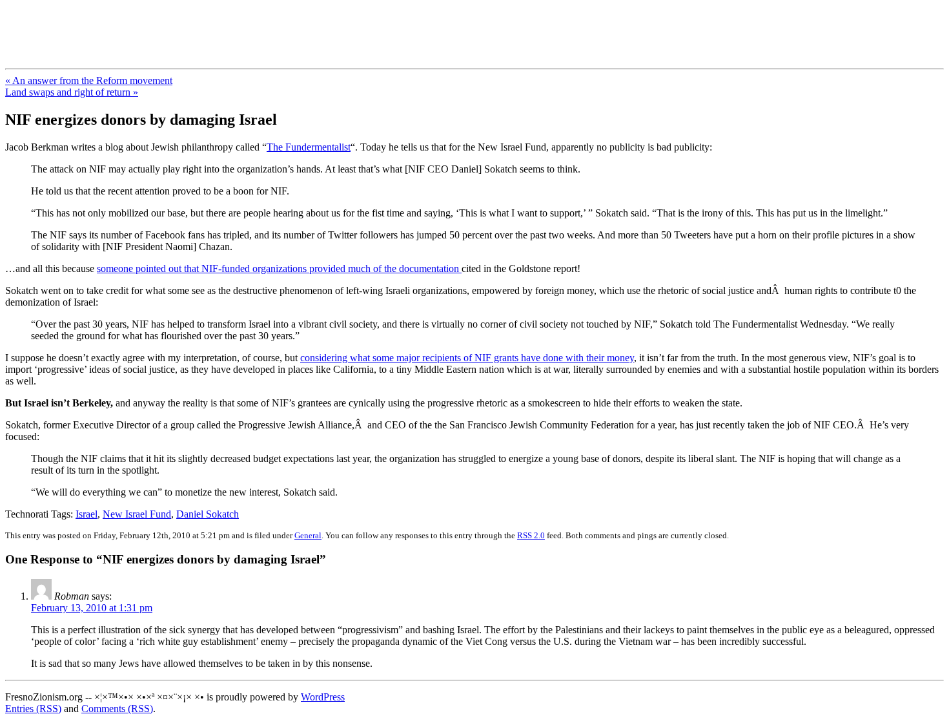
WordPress (323, 696)
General (307, 535)
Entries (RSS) (33, 708)
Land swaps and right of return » (71, 92)
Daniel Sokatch (207, 514)
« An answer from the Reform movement (88, 80)
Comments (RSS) (117, 708)
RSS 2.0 (531, 535)
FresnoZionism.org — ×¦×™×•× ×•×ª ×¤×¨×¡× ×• (214, 25)
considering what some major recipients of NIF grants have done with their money (467, 357)
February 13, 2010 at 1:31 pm (91, 607)
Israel (86, 514)
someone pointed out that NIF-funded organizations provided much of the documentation (279, 268)
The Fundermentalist (309, 147)
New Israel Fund (137, 514)
